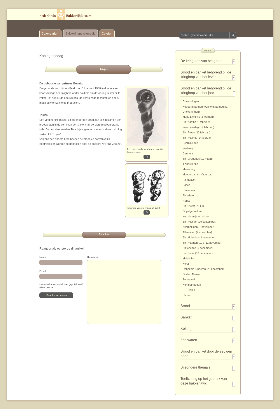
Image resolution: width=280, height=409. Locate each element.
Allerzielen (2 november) (197, 232)
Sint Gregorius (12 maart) (198, 158)
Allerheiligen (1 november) (198, 227)
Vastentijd (188, 148)
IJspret (187, 295)
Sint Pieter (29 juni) (194, 206)
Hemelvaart (189, 190)
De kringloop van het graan (201, 61)
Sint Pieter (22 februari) (196, 132)
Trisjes (191, 290)
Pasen (186, 185)
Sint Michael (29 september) (199, 221)
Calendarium (50, 33)
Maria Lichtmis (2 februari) (198, 116)
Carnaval (188, 153)
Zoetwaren (188, 340)
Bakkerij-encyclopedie (80, 33)
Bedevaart (189, 279)
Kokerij (185, 328)
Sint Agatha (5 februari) (196, 122)
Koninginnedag (192, 284)
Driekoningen (191, 101)
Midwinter (188, 258)
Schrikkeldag (190, 143)
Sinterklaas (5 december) (198, 248)
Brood (185, 306)
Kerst (186, 263)
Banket (185, 317)
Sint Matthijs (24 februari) (197, 137)
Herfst (186, 200)
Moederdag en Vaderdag (197, 174)
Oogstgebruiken (192, 211)
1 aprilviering (190, 164)
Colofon (107, 33)
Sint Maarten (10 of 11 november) (202, 242)
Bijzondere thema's (195, 367)
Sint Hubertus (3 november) (199, 237)
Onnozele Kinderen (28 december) (203, 269)
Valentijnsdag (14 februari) (198, 127)
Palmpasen (189, 179)
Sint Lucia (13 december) (198, 253)
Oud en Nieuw (191, 274)
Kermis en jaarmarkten (196, 216)
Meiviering (189, 169)
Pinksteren (189, 195)
